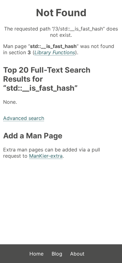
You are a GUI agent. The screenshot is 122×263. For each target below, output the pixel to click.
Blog (57, 254)
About (77, 254)
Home (36, 254)
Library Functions (54, 52)
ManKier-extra (46, 156)
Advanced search (23, 118)
